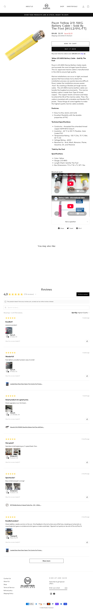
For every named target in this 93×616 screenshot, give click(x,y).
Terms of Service (9, 587)
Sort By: (74, 313)
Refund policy (8, 590)
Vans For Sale (72, 6)
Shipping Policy (8, 593)
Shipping (54, 36)
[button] (36, 294)
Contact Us (7, 578)
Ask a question (70, 222)
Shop (62, 6)
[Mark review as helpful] (87, 341)
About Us (7, 581)
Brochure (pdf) (57, 172)
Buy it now (70, 49)
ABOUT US (29, 6)
